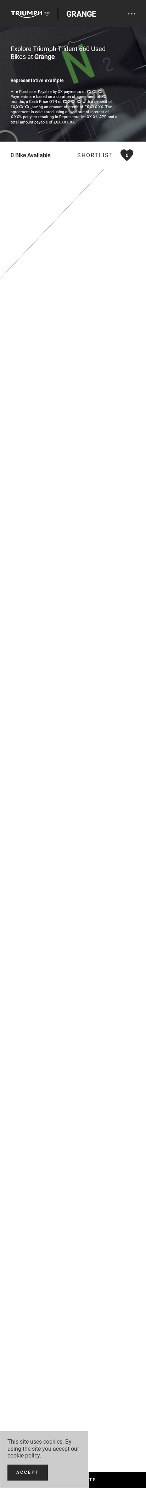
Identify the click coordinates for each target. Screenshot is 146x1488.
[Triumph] (31, 14)
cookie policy (23, 1455)
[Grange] (81, 13)
